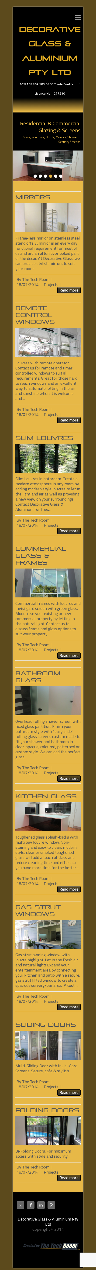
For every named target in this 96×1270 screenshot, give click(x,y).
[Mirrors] (48, 217)
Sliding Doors (45, 1024)
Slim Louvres (44, 438)
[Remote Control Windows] (48, 342)
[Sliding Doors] (48, 1045)
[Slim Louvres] (48, 458)
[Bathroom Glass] (48, 700)
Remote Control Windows (35, 315)
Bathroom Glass (37, 677)
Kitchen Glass (46, 796)
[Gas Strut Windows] (48, 934)
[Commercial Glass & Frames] (48, 583)
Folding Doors (47, 1110)
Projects (51, 284)
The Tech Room (35, 279)
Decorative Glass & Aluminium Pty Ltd (50, 51)
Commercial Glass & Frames (40, 555)
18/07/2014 (27, 284)
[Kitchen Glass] (48, 153)
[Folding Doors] (48, 1130)
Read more (69, 290)
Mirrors (32, 197)
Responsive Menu (78, 17)
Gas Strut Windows (38, 910)
